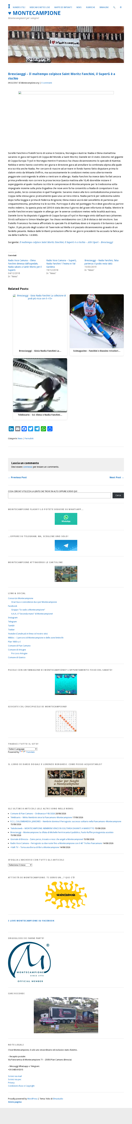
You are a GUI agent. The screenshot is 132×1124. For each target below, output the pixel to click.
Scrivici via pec (14, 1079)
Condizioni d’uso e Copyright (21, 1086)
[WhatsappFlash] (66, 524)
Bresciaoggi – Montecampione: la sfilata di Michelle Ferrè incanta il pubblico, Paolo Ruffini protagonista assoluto (61, 832)
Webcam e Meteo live (40, 7)
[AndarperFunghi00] (66, 796)
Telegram (12, 621)
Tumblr (11, 625)
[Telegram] (66, 550)
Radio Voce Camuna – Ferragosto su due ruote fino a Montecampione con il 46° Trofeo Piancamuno (56, 843)
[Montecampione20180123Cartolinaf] (66, 581)
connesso (27, 467)
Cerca (118, 495)
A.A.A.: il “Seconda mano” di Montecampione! (32, 614)
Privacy (11, 1082)
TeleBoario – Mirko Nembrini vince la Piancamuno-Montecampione (41, 817)
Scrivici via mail (15, 1076)
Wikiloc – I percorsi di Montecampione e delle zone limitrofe (35, 637)
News (79, 7)
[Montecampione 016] (66, 1032)
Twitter (11, 629)
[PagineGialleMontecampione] (66, 908)
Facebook (12, 606)
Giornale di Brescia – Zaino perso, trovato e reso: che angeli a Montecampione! (46, 839)
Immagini (103, 7)
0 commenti (46, 83)
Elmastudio (58, 1098)
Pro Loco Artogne (19, 653)
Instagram (13, 617)
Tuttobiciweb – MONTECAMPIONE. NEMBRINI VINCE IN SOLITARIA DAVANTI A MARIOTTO (52, 828)
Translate (30, 752)
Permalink (29, 438)
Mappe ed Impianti (63, 7)
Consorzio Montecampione (20, 598)
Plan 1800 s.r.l (14, 641)
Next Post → (117, 477)
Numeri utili (19, 7)
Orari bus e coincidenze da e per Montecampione (34, 602)
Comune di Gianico (16, 657)
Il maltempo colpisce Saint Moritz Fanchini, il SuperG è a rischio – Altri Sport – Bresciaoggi (66, 242)
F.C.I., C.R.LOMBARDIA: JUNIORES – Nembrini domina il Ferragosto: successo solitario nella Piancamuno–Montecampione (65, 821)
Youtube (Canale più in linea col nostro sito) (28, 633)
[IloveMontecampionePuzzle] (66, 694)
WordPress (32, 1098)
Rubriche (90, 7)
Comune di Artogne (17, 650)
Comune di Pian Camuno (19, 645)
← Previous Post (17, 477)
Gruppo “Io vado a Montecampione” (28, 610)
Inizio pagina (15, 1102)
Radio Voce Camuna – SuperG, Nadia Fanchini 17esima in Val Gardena (61, 263)
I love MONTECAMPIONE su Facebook (31, 921)
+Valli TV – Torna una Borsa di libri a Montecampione (34, 847)
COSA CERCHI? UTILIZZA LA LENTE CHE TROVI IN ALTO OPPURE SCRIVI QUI (42, 491)
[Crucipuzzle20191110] (66, 731)
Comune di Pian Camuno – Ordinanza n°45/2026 (32, 813)
